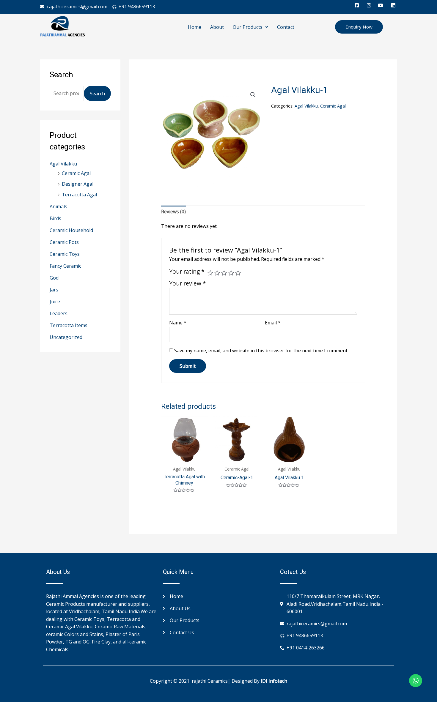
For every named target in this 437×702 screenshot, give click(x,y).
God (54, 278)
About (217, 27)
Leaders (58, 313)
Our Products (247, 27)
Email (273, 322)
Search (97, 93)
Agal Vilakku (63, 163)
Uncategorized (66, 337)
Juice (55, 301)
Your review (187, 283)
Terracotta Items (68, 325)
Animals (58, 206)
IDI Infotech (274, 681)
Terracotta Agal (79, 194)
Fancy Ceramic (65, 266)
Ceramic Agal (76, 173)
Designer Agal (77, 184)
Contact (285, 27)
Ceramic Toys (65, 254)
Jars (54, 289)
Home (194, 27)
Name (177, 322)
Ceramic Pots (64, 242)
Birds (55, 218)
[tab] (173, 212)
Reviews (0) (173, 211)
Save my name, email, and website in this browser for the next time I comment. (261, 350)
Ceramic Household (71, 230)
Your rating (187, 271)
